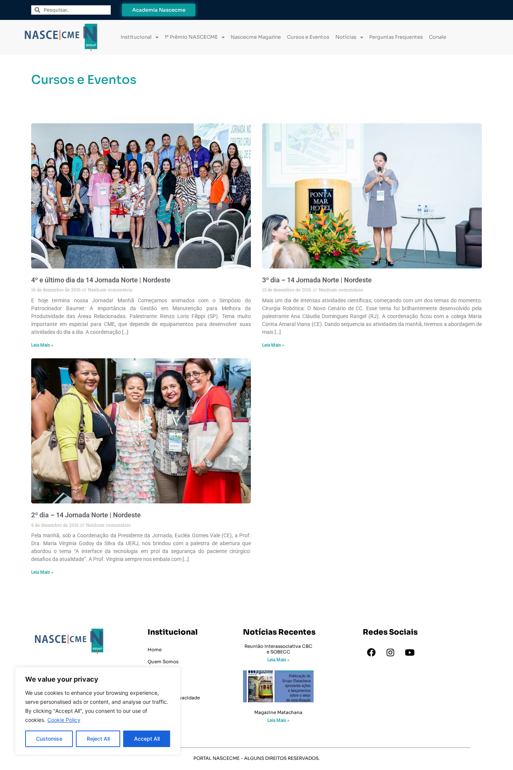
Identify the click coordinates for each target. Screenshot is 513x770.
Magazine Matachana (278, 712)
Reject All (98, 738)
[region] (97, 711)
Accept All (147, 738)
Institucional (136, 37)
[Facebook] (371, 652)
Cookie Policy (63, 720)
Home (154, 649)
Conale (437, 37)
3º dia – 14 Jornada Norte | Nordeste (317, 280)
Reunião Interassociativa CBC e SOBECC (278, 648)
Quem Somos (163, 661)
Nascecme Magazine (256, 37)
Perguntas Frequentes (396, 37)
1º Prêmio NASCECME (191, 37)
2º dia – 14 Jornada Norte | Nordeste (86, 515)
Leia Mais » (42, 345)
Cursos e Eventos (308, 37)
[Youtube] (409, 652)
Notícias (345, 37)
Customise (49, 738)
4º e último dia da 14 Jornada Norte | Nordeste (100, 280)
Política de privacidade (174, 697)
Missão (155, 673)
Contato (157, 685)
